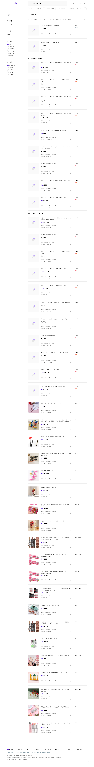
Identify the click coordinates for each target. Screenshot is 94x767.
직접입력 (11, 55)
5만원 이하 (11, 48)
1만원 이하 (11, 46)
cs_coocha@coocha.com (38, 757)
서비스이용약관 (36, 749)
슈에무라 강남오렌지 (50, 9)
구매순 (40, 19)
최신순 (35, 19)
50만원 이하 (12, 53)
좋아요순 (57, 19)
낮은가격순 (64, 19)
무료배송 (11, 67)
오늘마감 (11, 74)
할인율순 (45, 19)
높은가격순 (70, 19)
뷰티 (10, 24)
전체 (10, 44)
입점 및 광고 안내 (78, 749)
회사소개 (20, 749)
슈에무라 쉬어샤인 (38, 9)
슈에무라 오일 (71, 9)
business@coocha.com (55, 757)
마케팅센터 (68, 749)
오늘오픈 (11, 72)
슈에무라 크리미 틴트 (61, 9)
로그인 (74, 3)
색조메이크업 (47, 33)
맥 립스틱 (79, 9)
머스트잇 (9, 34)
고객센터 (27, 749)
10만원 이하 (12, 51)
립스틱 (30, 9)
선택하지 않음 (12, 65)
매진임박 (11, 69)
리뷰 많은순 (51, 19)
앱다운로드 (11, 749)
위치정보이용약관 (47, 749)
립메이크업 (54, 33)
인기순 (31, 19)
